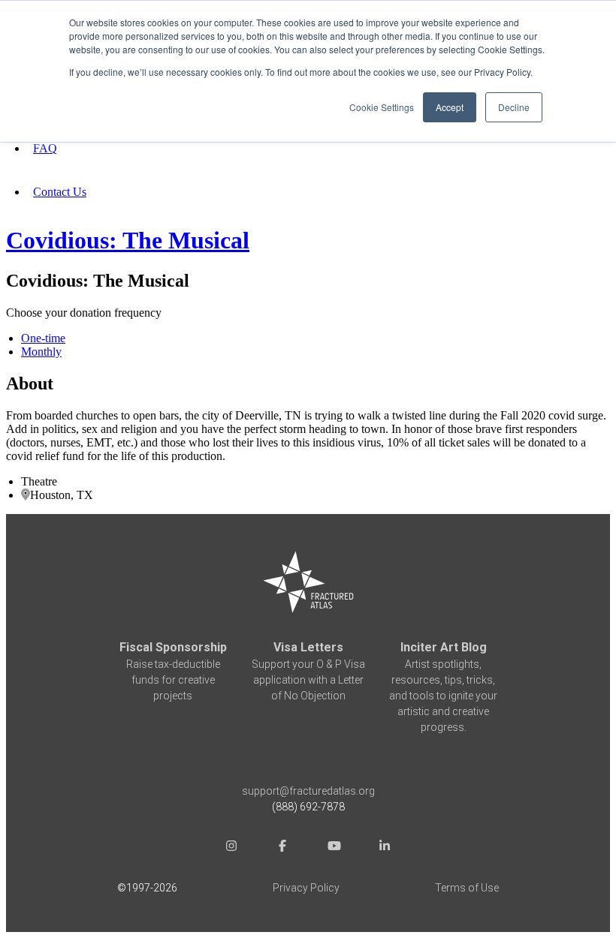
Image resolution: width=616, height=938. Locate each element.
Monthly (41, 351)
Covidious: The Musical (127, 240)
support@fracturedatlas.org (308, 791)
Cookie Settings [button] (381, 107)
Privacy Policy (306, 888)
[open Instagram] (231, 847)
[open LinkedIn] (385, 847)
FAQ (45, 148)
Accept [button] (450, 107)
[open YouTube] (334, 847)
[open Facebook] (282, 847)
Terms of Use (467, 888)
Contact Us (59, 191)
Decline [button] (514, 107)
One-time (43, 338)
